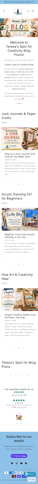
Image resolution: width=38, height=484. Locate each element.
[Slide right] (23, 184)
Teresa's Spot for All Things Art (15, 480)
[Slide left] (14, 184)
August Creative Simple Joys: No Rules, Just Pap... (20, 316)
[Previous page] (10, 375)
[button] (4, 11)
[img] (19, 392)
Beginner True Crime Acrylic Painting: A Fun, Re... (20, 235)
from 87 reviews (18, 395)
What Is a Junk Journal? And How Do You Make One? (20, 155)
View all (4, 122)
